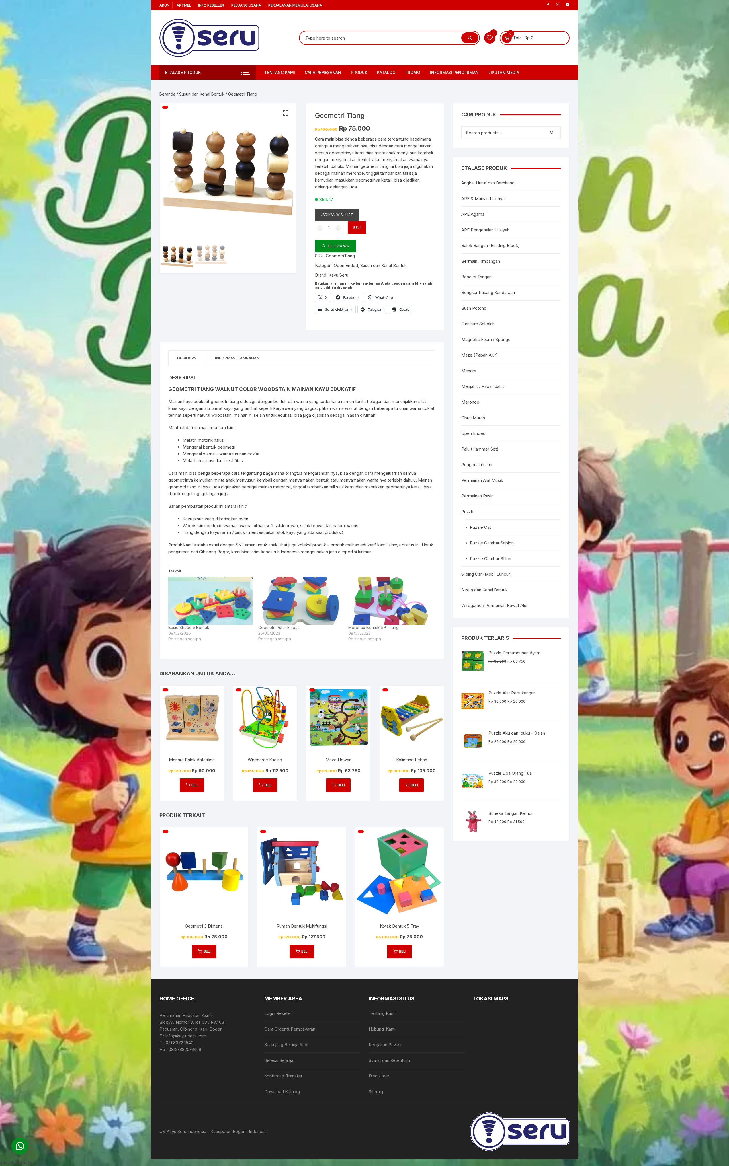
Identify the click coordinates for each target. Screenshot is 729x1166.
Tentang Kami (279, 72)
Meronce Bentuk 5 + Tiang (373, 627)
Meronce (470, 402)
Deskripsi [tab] (187, 358)
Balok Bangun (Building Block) (490, 245)
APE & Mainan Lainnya (483, 198)
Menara (468, 370)
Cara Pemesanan (323, 72)
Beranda (167, 94)
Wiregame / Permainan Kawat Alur (494, 605)
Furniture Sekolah (478, 323)
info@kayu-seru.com (185, 1035)
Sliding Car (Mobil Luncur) (486, 574)
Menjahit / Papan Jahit (482, 386)
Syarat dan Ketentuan (389, 1060)
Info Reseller (211, 5)
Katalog (386, 72)
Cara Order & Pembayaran (289, 1029)
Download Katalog (282, 1091)
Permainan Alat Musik (482, 480)
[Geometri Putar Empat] (300, 601)
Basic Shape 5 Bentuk (188, 627)
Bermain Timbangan (480, 261)
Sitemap (377, 1091)
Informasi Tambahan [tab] (237, 358)
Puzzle (467, 511)
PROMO (412, 72)
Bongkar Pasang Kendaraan (488, 292)
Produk (359, 72)
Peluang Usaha (246, 5)
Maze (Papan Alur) (479, 355)
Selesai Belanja (278, 1060)
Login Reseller (278, 1013)
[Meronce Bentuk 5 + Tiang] (390, 601)
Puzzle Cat (480, 527)
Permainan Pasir (477, 496)
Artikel (184, 5)
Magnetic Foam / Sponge (486, 339)
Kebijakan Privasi (385, 1044)
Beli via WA (338, 246)
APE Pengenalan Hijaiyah (485, 230)
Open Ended (346, 265)
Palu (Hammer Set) (480, 449)
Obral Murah (473, 417)
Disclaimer (379, 1076)
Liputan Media (503, 72)
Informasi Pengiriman (454, 72)
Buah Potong (473, 308)
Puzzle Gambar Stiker (491, 558)
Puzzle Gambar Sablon (492, 543)
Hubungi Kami (382, 1029)
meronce (355, 173)
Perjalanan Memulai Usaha (295, 5)
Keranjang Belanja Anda (287, 1044)
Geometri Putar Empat (278, 627)
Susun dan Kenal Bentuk (201, 94)
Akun (164, 5)
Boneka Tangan (476, 276)
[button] (286, 113)
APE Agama (472, 214)
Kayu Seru (338, 275)
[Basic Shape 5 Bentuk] (210, 601)
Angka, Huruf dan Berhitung (488, 183)
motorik (205, 440)
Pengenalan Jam (477, 464)
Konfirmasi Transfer (283, 1076)
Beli (357, 227)
